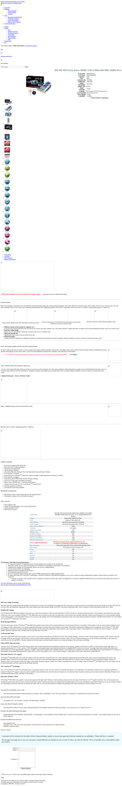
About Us (3, 3)
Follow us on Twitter (19, 1)
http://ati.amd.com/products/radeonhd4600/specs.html (16, 585)
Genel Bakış (7, 254)
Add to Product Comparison (99, 98)
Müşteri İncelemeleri (10, 259)
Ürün (2, 49)
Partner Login (18, 3)
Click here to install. (31, 45)
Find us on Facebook (7, 1)
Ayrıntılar (7, 256)
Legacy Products (4, 63)
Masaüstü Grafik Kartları (6, 56)
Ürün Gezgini (8, 258)
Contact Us (10, 3)
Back (2, 777)
